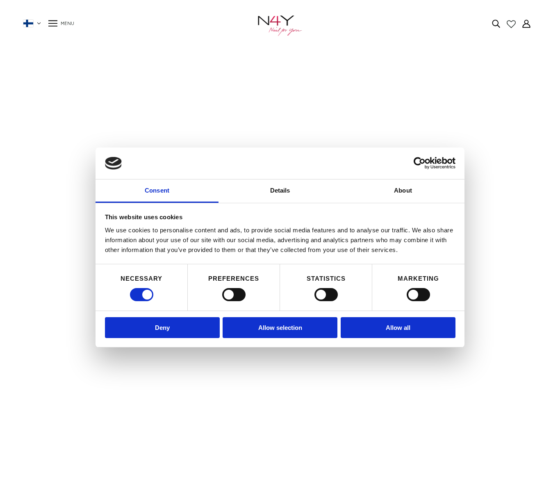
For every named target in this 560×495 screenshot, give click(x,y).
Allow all (398, 327)
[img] (496, 23)
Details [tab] (280, 190)
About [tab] (403, 190)
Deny (162, 327)
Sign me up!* (410, 390)
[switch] (234, 294)
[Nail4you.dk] (280, 26)
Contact (135, 385)
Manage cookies (147, 434)
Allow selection (280, 327)
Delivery (134, 405)
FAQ (129, 375)
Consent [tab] (157, 190)
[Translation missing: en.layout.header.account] (526, 23)
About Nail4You (146, 355)
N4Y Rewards (143, 365)
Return (133, 414)
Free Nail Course (147, 424)
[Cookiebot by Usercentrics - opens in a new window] (419, 163)
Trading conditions (150, 395)
